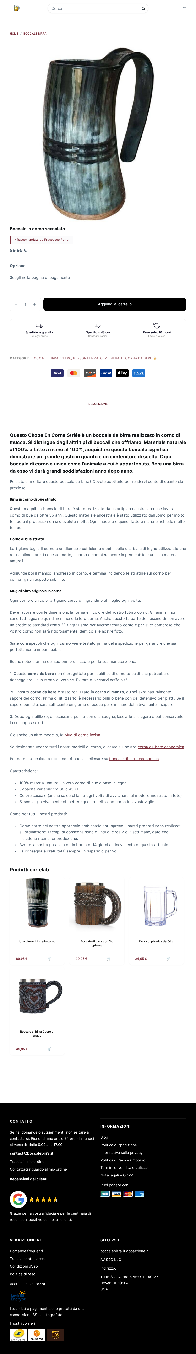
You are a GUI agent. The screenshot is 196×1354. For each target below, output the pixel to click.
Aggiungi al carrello (115, 304)
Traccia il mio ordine (27, 1161)
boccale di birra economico (134, 758)
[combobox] (95, 8)
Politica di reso (22, 1274)
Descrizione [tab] (98, 404)
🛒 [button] (49, 959)
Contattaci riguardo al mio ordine (38, 1169)
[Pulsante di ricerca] (143, 8)
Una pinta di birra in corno (37, 941)
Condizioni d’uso (24, 1266)
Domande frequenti (26, 1251)
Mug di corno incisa (82, 734)
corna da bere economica (161, 746)
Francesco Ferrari (57, 239)
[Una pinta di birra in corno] (37, 904)
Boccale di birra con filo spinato (97, 943)
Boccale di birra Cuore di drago (37, 1033)
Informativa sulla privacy (121, 1152)
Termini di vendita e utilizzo (124, 1167)
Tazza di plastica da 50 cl (156, 941)
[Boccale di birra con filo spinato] (96, 904)
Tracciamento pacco (27, 1258)
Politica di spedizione (118, 1145)
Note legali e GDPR (116, 1175)
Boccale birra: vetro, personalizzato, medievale (77, 358)
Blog (104, 1137)
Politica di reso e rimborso (122, 1160)
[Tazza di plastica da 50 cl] (156, 904)
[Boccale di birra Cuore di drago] (37, 994)
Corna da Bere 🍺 (141, 358)
